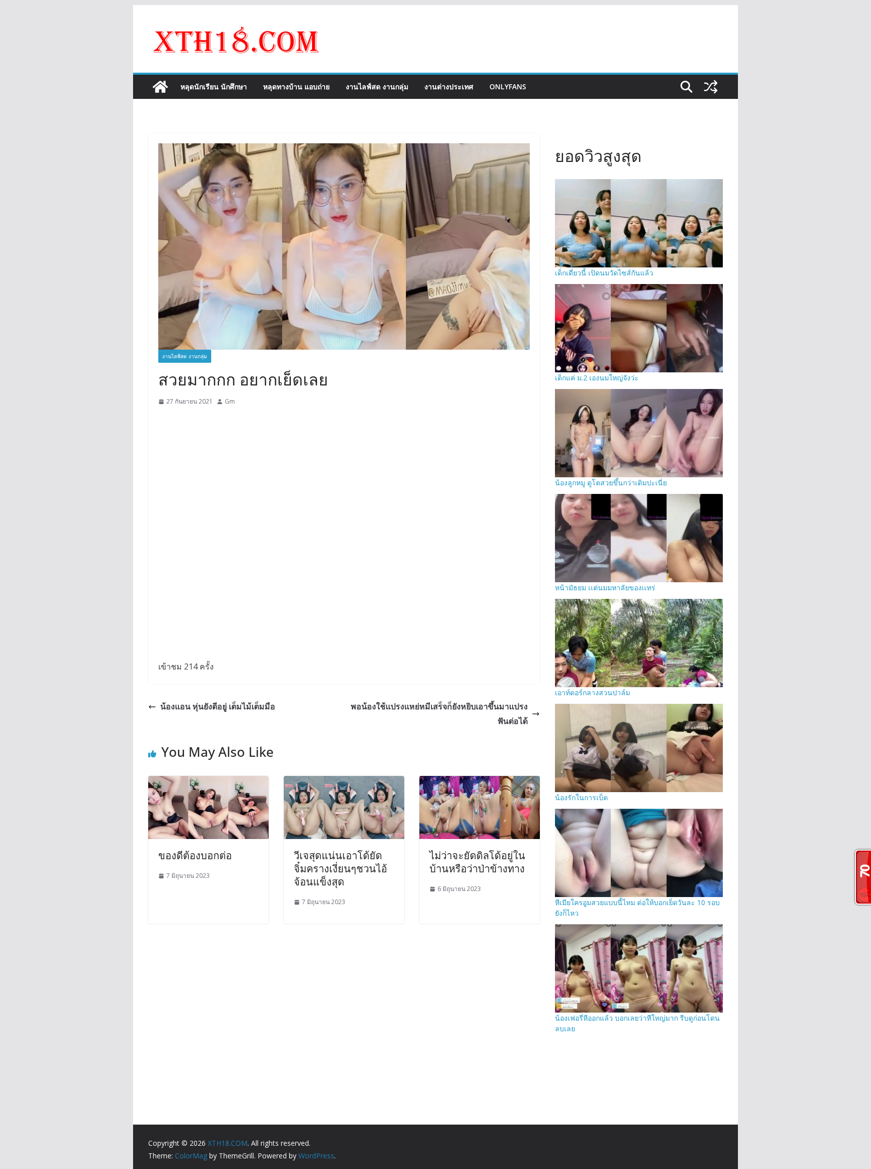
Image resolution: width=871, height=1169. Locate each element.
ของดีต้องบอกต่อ (195, 855)
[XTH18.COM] (160, 87)
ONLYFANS (507, 86)
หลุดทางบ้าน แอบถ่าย (296, 86)
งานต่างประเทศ (448, 86)
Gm (230, 401)
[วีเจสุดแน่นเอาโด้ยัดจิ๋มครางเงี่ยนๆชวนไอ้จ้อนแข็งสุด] (344, 783)
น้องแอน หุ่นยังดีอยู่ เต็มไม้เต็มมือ (217, 706)
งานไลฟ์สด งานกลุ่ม (377, 86)
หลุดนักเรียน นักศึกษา (213, 86)
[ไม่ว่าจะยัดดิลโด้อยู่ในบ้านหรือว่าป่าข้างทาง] (479, 783)
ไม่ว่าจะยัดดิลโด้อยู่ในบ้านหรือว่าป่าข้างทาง (477, 862)
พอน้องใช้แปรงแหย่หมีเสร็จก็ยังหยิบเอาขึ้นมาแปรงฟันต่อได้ (439, 714)
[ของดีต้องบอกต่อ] (208, 783)
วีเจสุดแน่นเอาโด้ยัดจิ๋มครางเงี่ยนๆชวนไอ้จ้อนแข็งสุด (340, 868)
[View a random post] (711, 87)
